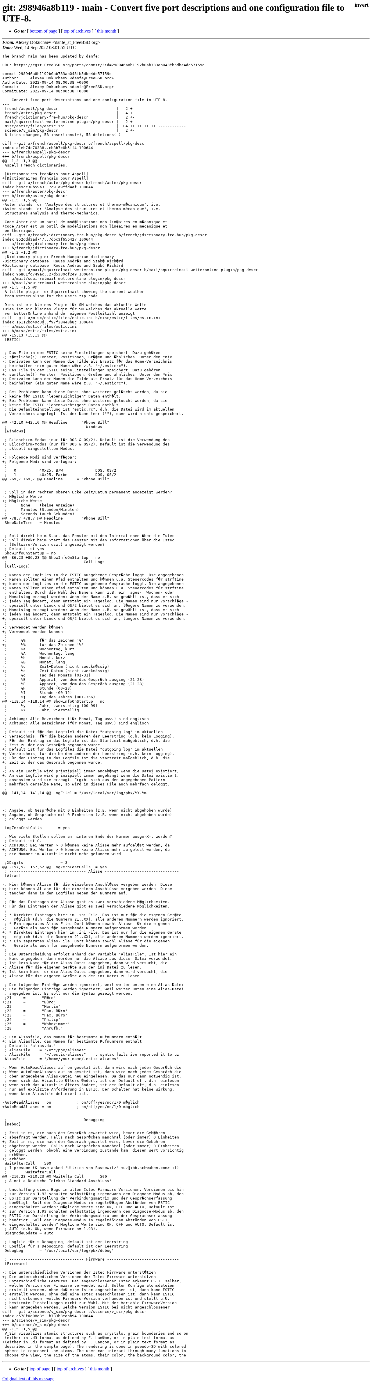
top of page (40, 1368)
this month (106, 30)
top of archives (77, 30)
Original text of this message (28, 1378)
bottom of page (43, 30)
